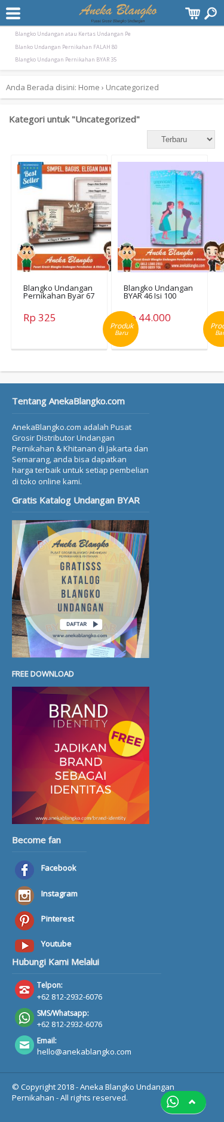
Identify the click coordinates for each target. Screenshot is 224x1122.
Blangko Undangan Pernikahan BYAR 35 (65, 59)
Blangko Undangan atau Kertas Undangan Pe (73, 34)
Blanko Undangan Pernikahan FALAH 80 (66, 47)
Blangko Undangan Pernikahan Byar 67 (58, 291)
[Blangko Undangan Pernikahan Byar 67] (75, 220)
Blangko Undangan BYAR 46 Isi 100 (158, 291)
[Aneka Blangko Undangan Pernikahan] (118, 17)
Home (89, 87)
